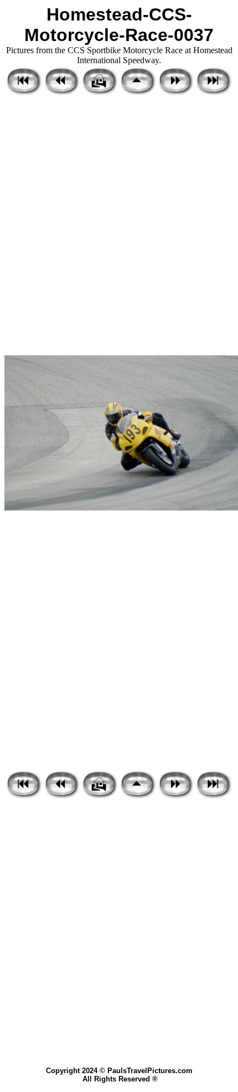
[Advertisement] (119, 226)
